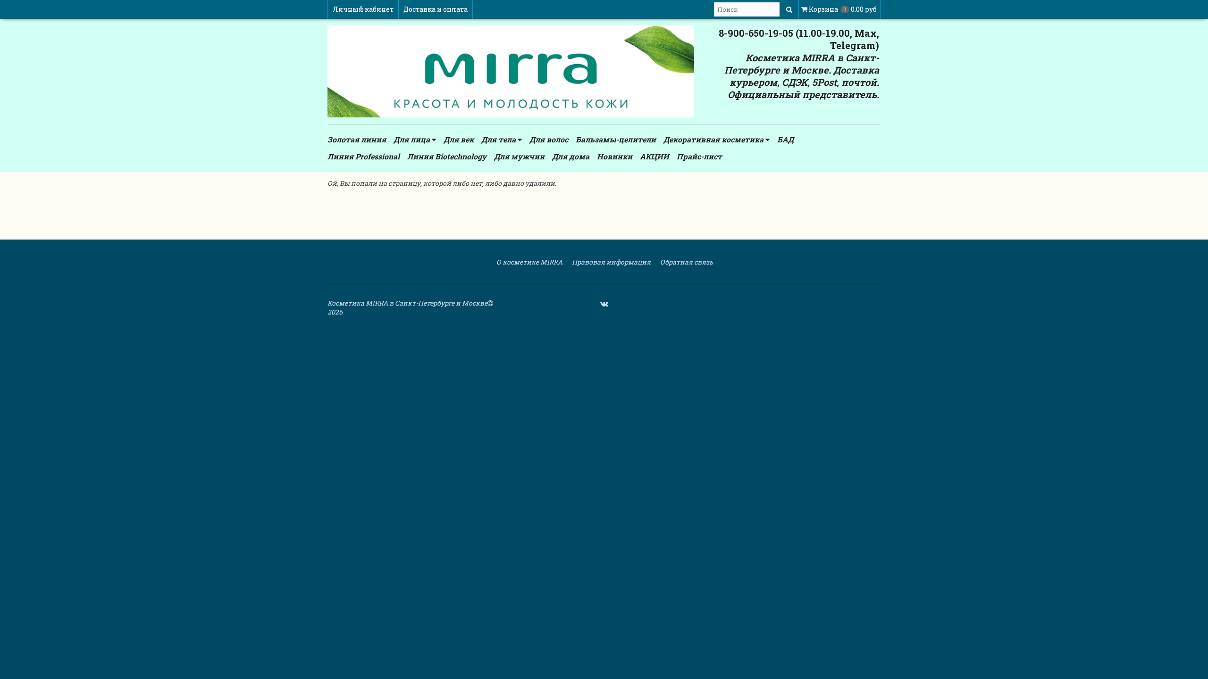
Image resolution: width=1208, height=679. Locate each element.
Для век (459, 139)
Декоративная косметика (714, 139)
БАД (785, 139)
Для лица (413, 139)
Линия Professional (363, 156)
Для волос (548, 139)
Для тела (499, 139)
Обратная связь (686, 261)
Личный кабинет (363, 9)
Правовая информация (610, 261)
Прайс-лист (699, 156)
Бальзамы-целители (616, 139)
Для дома (570, 156)
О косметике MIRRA (528, 261)
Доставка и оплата (435, 9)
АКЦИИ (654, 156)
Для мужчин (519, 156)
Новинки (614, 156)
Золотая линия (356, 139)
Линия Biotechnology (447, 156)
